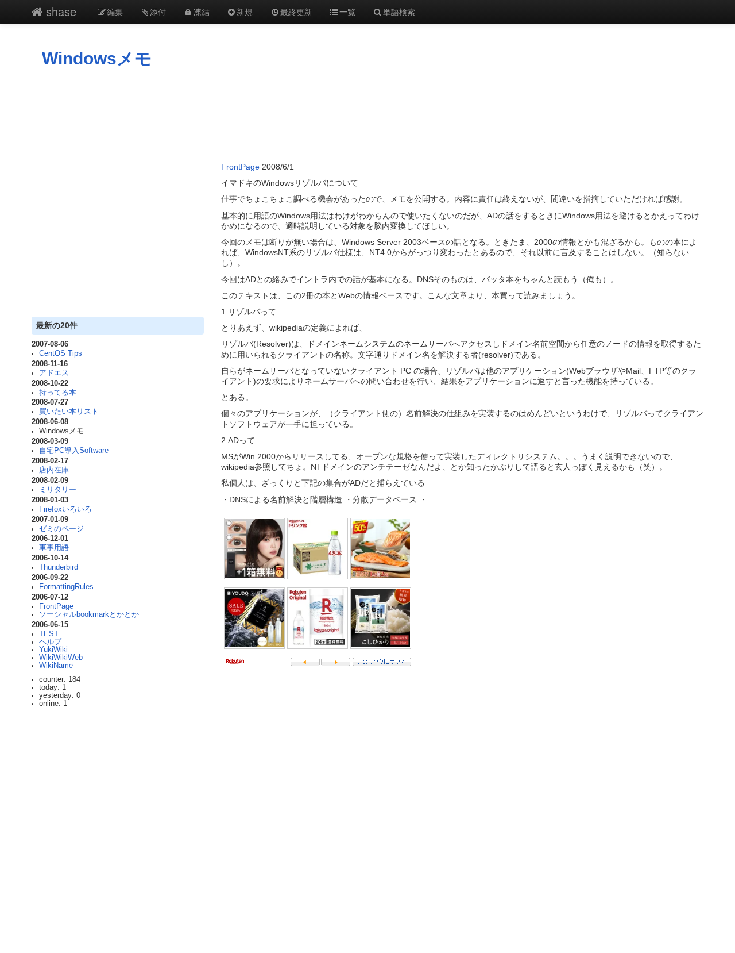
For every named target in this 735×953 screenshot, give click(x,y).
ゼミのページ (61, 529)
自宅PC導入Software (74, 451)
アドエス (54, 373)
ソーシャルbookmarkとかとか (89, 614)
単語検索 (399, 11)
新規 (245, 11)
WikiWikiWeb (61, 658)
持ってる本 (57, 393)
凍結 (202, 11)
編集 (115, 11)
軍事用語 (54, 548)
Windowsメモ (97, 58)
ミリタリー (57, 490)
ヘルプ (50, 642)
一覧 (347, 11)
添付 (158, 11)
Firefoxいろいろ (65, 509)
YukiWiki (53, 649)
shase (59, 11)
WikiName (56, 666)
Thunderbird (58, 567)
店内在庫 (54, 470)
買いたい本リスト (69, 412)
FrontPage (56, 606)
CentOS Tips (60, 353)
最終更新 (296, 11)
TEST (49, 634)
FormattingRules (66, 587)
